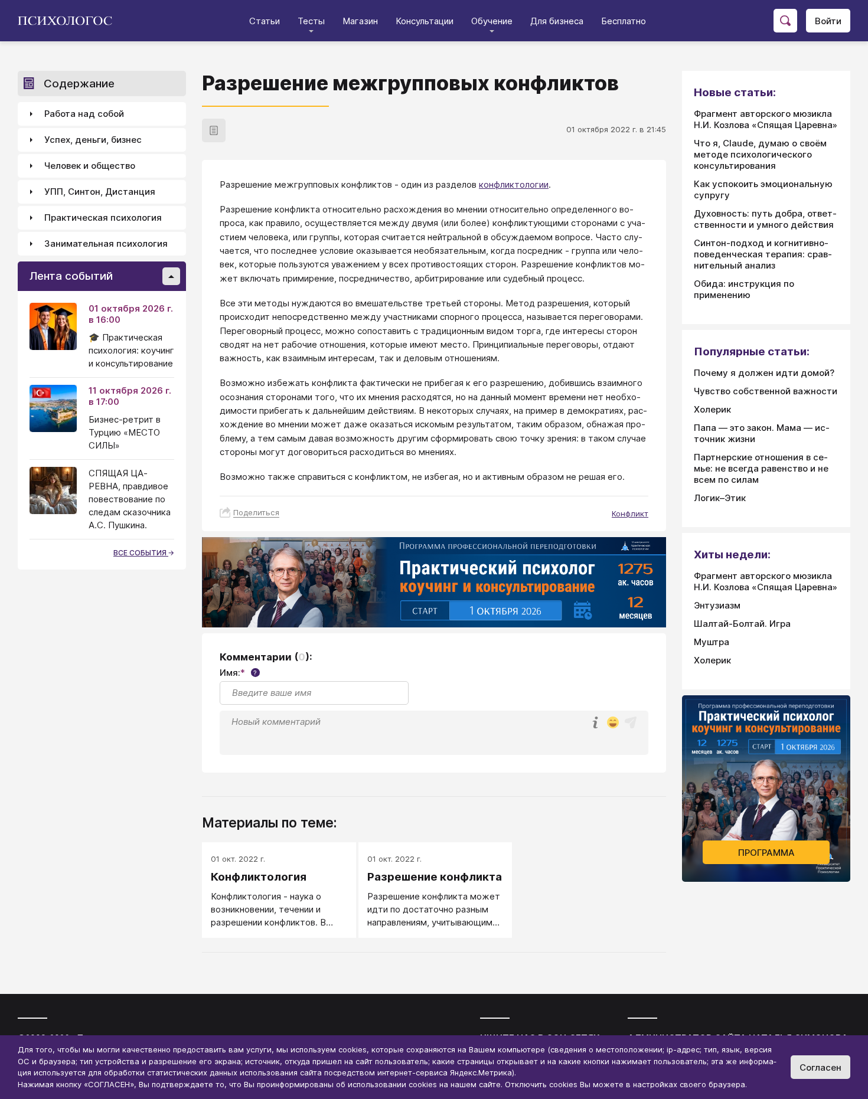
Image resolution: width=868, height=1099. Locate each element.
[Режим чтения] (214, 130)
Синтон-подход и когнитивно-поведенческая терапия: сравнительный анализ (763, 254)
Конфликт (630, 513)
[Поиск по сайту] (785, 20)
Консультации (424, 21)
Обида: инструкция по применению (744, 289)
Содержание (79, 83)
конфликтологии (514, 184)
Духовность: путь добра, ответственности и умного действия (765, 219)
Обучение (492, 21)
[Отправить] (631, 722)
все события (140, 552)
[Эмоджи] (613, 723)
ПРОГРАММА (766, 852)
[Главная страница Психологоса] (69, 20)
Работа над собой (84, 114)
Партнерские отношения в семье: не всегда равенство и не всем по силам (761, 468)
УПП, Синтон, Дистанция (99, 192)
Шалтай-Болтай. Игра (742, 623)
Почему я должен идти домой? (764, 372)
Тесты (311, 21)
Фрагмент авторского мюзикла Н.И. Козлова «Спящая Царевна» (765, 119)
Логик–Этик (720, 497)
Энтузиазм (717, 605)
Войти (828, 21)
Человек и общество (89, 166)
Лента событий (71, 276)
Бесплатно (623, 21)
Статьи (264, 21)
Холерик (712, 409)
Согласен (820, 1067)
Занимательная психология (106, 244)
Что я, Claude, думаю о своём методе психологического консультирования (760, 154)
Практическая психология (103, 218)
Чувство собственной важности (765, 391)
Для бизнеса (556, 21)
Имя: (238, 672)
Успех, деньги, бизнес (93, 140)
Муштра (711, 641)
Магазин (360, 21)
